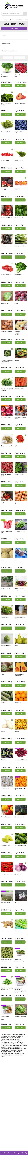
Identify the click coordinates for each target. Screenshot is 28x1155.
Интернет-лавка (14, 20)
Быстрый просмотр (8, 72)
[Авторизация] (27, 1)
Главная (6, 20)
